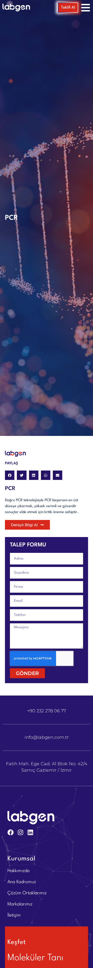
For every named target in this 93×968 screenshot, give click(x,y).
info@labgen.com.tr (47, 737)
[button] (9, 475)
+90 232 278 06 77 (46, 711)
